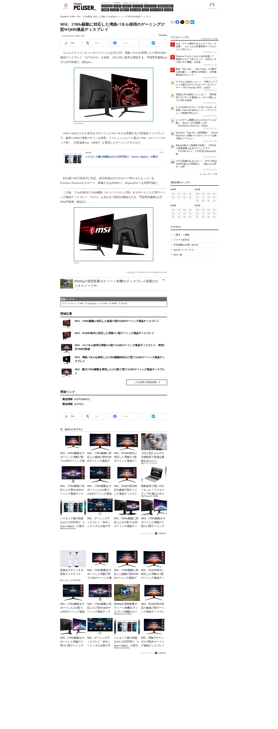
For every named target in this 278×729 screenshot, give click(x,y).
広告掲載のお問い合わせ (186, 245)
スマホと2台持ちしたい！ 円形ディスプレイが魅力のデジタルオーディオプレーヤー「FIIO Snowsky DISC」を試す (197, 85)
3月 (179, 197)
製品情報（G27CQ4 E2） (76, 399)
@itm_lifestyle (182, 21)
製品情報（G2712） (73, 404)
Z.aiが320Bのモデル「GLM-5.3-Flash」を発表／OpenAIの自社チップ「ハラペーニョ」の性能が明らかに (196, 110)
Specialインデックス (184, 250)
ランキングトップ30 (208, 174)
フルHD (104, 303)
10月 (208, 194)
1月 (190, 197)
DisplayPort (92, 303)
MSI (81, 303)
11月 (203, 194)
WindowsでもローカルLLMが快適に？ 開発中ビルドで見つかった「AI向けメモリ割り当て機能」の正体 (196, 59)
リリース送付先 (181, 240)
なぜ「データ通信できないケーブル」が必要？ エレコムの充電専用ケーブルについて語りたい (196, 46)
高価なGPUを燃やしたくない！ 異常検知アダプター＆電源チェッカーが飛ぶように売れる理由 (196, 97)
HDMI (114, 303)
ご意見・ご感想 (181, 235)
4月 (173, 197)
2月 (184, 197)
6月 (184, 194)
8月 (173, 194)
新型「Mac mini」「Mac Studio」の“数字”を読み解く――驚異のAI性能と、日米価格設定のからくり (196, 72)
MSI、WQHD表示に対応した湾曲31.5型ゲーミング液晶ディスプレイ (114, 333)
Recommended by (147, 533)
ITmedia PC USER (67, 16)
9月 (214, 194)
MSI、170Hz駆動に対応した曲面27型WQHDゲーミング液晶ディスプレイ (117, 321)
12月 (197, 194)
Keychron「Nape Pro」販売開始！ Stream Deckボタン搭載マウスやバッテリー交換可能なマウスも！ (197, 135)
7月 (179, 194)
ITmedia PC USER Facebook (177, 21)
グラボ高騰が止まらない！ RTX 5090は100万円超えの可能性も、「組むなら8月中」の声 (196, 164)
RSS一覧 (178, 255)
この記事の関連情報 (145, 382)
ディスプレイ (70, 303)
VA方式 (124, 303)
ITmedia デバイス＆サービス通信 (172, 21)
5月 (190, 194)
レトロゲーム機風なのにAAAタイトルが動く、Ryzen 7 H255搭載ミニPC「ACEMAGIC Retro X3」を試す (196, 123)
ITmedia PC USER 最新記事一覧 (187, 21)
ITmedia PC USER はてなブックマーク (192, 21)
